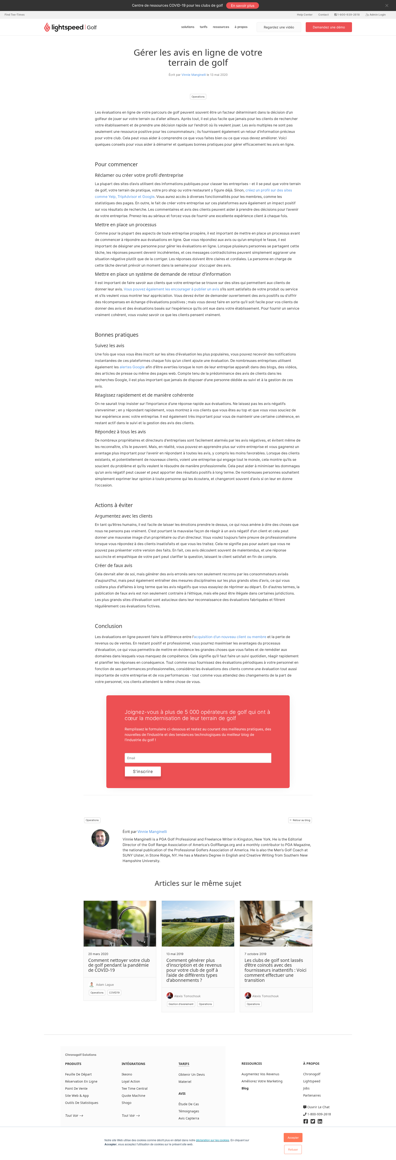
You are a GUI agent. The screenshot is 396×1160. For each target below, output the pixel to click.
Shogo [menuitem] (126, 1102)
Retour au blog (301, 820)
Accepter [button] (293, 1137)
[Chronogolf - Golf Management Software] (70, 27)
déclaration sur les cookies (212, 1140)
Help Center (305, 14)
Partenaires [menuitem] (312, 1095)
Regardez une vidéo (279, 27)
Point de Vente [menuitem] (76, 1088)
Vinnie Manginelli (194, 74)
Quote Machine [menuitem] (133, 1095)
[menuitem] (245, 1088)
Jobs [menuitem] (306, 1088)
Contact (323, 14)
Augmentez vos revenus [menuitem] (260, 1074)
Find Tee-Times (15, 14)
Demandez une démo (329, 27)
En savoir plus (242, 5)
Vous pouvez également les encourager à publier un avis (171, 289)
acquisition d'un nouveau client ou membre (230, 637)
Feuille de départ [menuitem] (78, 1074)
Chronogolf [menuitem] (311, 1074)
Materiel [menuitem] (185, 1081)
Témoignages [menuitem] (189, 1111)
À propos (241, 27)
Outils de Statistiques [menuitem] (81, 1102)
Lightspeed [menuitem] (311, 1081)
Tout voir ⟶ (74, 1115)
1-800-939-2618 (348, 14)
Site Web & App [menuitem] (77, 1095)
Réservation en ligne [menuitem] (81, 1081)
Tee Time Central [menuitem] (135, 1088)
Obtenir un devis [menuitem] (192, 1074)
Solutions (187, 27)
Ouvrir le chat (318, 1107)
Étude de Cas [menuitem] (189, 1104)
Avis (182, 1093)
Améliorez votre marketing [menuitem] (262, 1081)
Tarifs (203, 27)
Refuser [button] (293, 1149)
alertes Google (132, 367)
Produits (73, 1064)
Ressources (221, 27)
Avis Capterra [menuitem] (189, 1118)
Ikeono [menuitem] (127, 1074)
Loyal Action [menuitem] (131, 1081)
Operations (198, 96)
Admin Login (377, 14)
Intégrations (133, 1064)
